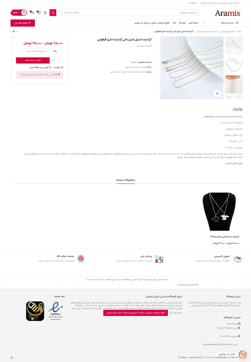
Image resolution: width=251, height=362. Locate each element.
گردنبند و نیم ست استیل (206, 31)
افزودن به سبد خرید (33, 60)
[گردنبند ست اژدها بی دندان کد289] (219, 212)
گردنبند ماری (115, 71)
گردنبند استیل (127, 71)
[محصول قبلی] (17, 31)
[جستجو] (53, 12)
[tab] (237, 109)
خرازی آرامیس (221, 357)
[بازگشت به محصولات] (13, 31)
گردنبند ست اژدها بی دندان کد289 (224, 236)
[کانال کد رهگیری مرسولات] (243, 354)
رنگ (55, 51)
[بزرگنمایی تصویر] (217, 93)
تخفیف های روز (21, 22)
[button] (238, 97)
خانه (239, 31)
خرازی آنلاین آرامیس (233, 163)
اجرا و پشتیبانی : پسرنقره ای (190, 357)
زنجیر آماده (139, 71)
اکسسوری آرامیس (227, 31)
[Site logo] (228, 12)
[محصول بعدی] (10, 31)
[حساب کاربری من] (45, 13)
